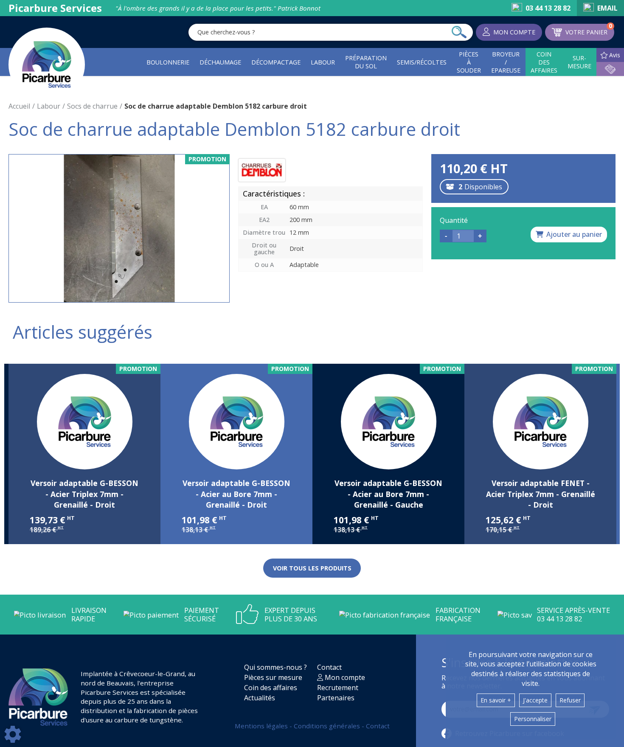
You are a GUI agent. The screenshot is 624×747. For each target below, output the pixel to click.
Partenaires (335, 697)
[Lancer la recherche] (459, 32)
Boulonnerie (167, 62)
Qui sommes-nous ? (275, 667)
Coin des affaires (544, 62)
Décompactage (276, 62)
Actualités (259, 697)
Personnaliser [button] (532, 719)
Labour (323, 62)
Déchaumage (220, 62)
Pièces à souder (469, 62)
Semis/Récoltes (422, 62)
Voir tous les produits (312, 568)
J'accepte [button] (535, 700)
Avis (614, 55)
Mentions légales (262, 726)
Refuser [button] (570, 700)
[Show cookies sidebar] (12, 734)
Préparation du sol (366, 62)
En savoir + (496, 700)
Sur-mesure (579, 62)
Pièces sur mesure (273, 677)
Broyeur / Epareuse (505, 62)
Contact (329, 667)
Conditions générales (328, 726)
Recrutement (337, 687)
